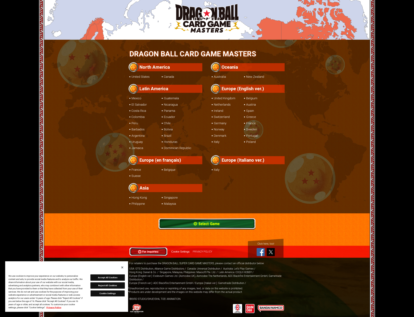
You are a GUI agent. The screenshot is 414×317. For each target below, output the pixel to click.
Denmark (220, 136)
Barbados (138, 129)
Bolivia (168, 129)
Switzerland (222, 117)
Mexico (136, 98)
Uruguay (137, 142)
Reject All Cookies (107, 285)
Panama (169, 111)
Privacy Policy (53, 307)
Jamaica (137, 148)
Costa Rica (138, 111)
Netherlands (222, 104)
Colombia (138, 117)
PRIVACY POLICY (202, 251)
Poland (251, 142)
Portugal (252, 136)
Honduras (170, 142)
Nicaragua (171, 104)
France (251, 123)
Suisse (136, 176)
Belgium (251, 98)
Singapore (171, 197)
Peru (134, 123)
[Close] (122, 267)
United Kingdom (224, 98)
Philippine (138, 204)
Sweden (251, 129)
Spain (250, 111)
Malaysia (170, 204)
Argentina (138, 136)
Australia (220, 77)
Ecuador (169, 117)
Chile (167, 123)
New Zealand (255, 77)
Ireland (218, 111)
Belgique (169, 170)
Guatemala (171, 98)
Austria (251, 104)
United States (140, 77)
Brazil (167, 136)
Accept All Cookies (107, 277)
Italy (216, 142)
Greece (251, 117)
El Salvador (139, 104)
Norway (219, 129)
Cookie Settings (180, 251)
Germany (220, 123)
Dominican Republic (177, 148)
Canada (169, 77)
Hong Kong (139, 197)
